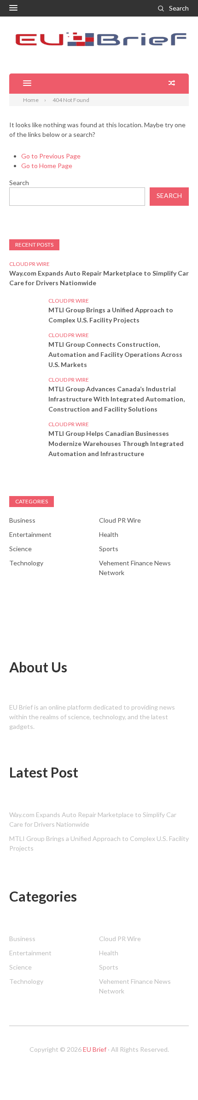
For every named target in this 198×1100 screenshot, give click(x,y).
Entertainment (30, 534)
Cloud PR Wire (29, 263)
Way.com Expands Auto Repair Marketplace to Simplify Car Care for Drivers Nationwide (99, 278)
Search (179, 8)
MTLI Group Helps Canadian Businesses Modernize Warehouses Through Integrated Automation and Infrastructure (116, 443)
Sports (108, 549)
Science (20, 549)
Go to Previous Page (51, 156)
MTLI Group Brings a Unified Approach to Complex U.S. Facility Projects (110, 315)
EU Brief (94, 1049)
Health (108, 534)
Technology (26, 563)
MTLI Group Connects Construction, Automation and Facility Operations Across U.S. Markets (115, 354)
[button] (13, 8)
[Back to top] (172, 1074)
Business (22, 520)
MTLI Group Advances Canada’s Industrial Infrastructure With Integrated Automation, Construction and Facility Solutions (116, 399)
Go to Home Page (46, 165)
